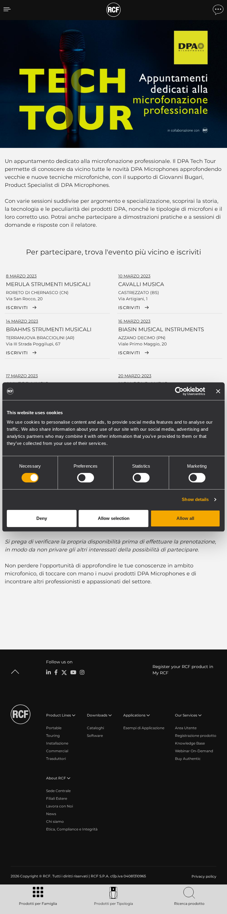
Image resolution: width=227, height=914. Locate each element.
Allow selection (113, 518)
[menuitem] (203, 876)
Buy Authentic (188, 758)
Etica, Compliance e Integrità (72, 829)
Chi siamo (55, 821)
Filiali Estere (56, 798)
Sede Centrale (58, 791)
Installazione (57, 743)
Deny (41, 518)
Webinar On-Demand (194, 751)
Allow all (185, 518)
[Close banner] (218, 391)
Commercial (57, 751)
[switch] (85, 477)
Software (95, 735)
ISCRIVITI (17, 308)
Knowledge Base (190, 743)
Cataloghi (95, 728)
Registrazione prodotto (195, 735)
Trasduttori (56, 758)
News (51, 814)
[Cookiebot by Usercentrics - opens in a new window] (179, 391)
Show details (195, 499)
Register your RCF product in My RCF (183, 669)
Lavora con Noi (59, 806)
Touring (53, 735)
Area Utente (186, 728)
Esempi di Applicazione (143, 728)
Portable (53, 728)
